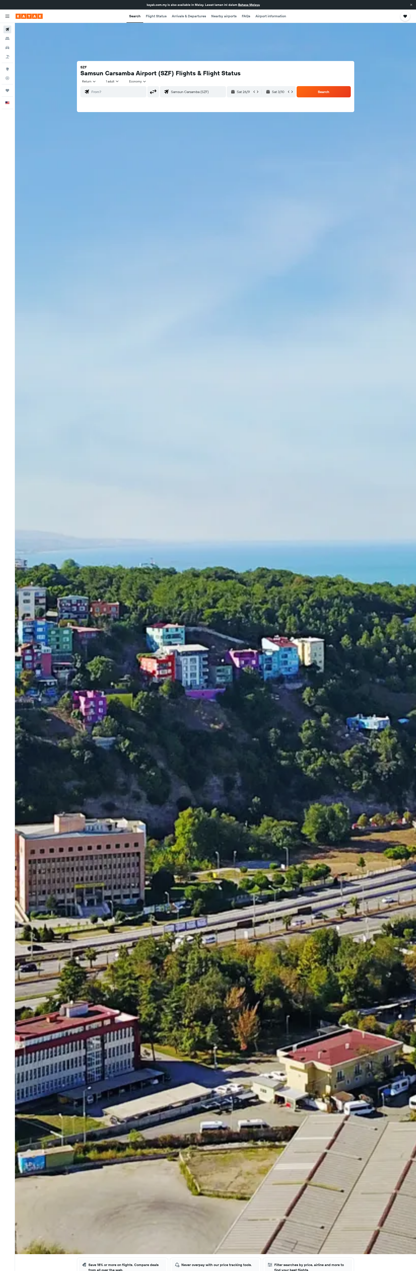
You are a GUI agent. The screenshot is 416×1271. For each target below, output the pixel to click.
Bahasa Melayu (249, 5)
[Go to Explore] (7, 69)
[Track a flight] (7, 78)
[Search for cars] (7, 47)
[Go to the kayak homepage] (29, 16)
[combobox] (89, 81)
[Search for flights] (7, 29)
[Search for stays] (7, 38)
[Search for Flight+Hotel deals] (7, 56)
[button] (411, 5)
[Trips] (7, 90)
